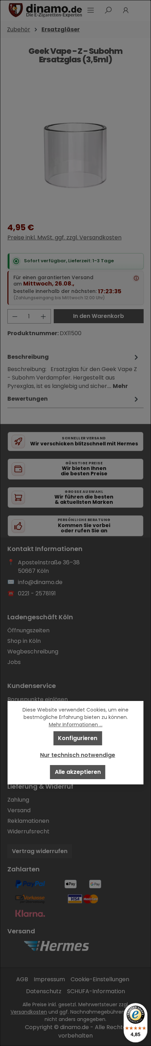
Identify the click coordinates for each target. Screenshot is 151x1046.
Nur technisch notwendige (77, 755)
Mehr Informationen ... (76, 724)
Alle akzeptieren (78, 772)
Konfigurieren (77, 738)
